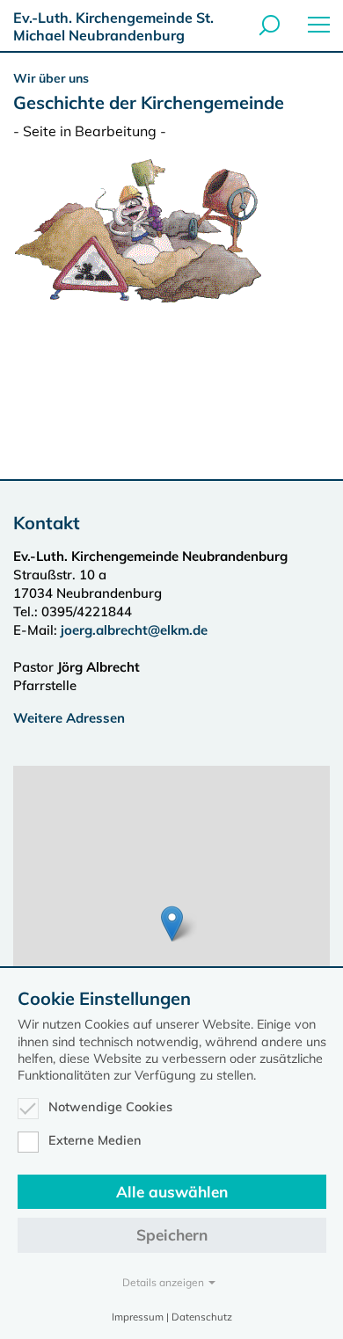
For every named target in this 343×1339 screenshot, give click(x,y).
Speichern (172, 1235)
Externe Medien (95, 1140)
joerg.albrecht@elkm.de (134, 630)
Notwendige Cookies (110, 1107)
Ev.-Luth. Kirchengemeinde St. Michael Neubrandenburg (113, 26)
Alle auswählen (172, 1192)
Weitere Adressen (69, 718)
